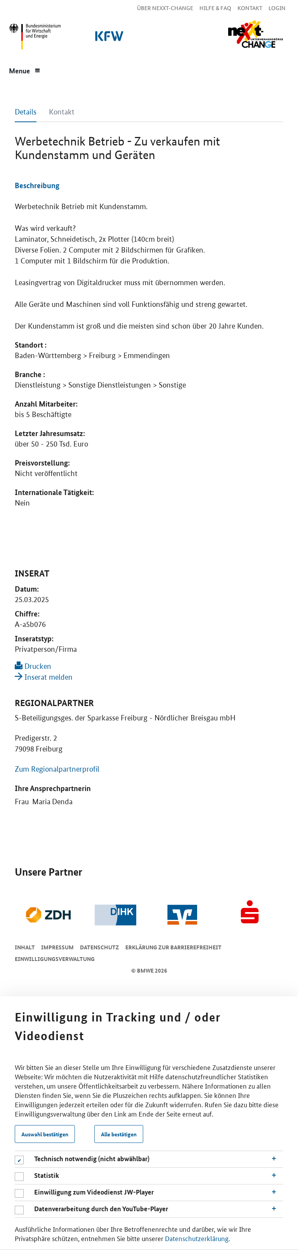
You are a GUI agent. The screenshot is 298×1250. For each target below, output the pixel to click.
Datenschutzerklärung (197, 1238)
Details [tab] (25, 111)
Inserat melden (48, 677)
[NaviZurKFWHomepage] (108, 38)
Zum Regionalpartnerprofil (57, 769)
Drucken (37, 666)
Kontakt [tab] (61, 111)
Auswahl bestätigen (44, 1134)
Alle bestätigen (119, 1134)
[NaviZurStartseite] (255, 34)
